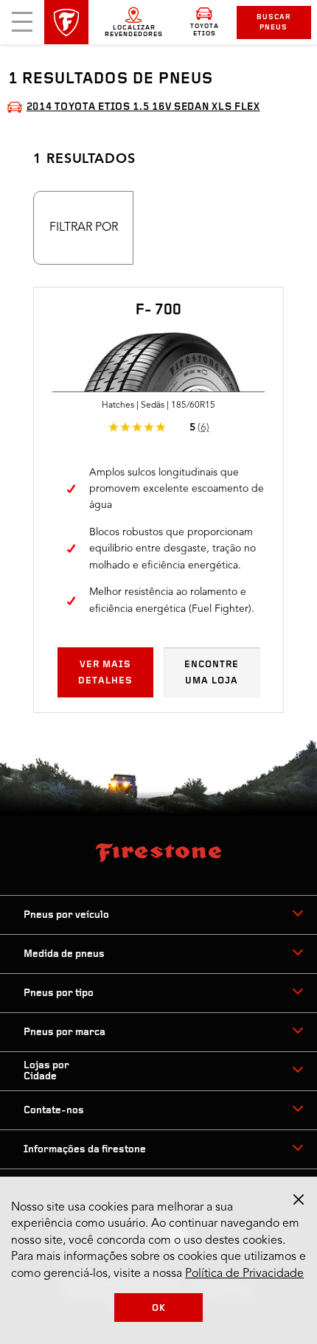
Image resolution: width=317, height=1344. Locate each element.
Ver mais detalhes (105, 673)
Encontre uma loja (211, 673)
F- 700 (158, 310)
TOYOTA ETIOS (204, 30)
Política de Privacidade (244, 1274)
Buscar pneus (273, 22)
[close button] (298, 1199)
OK (159, 1308)
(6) (203, 427)
